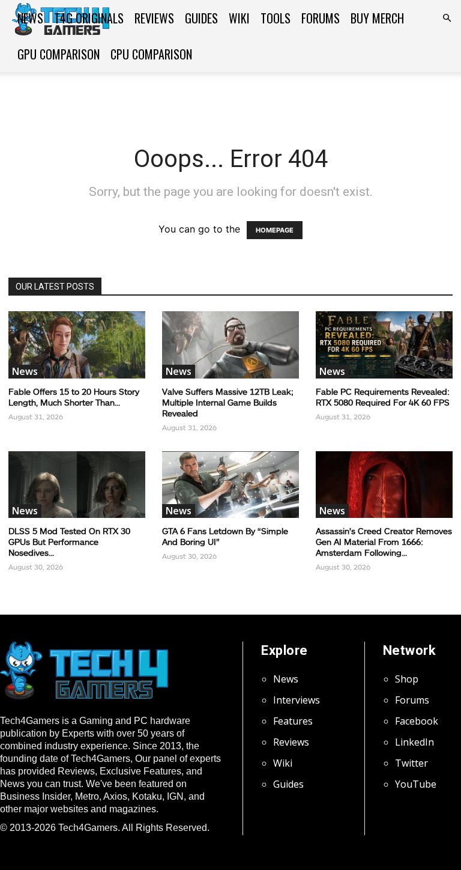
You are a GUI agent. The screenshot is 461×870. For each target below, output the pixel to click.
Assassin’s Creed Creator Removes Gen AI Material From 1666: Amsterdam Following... (384, 542)
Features (293, 721)
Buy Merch (377, 18)
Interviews (296, 700)
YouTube (415, 784)
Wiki (239, 18)
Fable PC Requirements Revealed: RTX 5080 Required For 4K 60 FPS (383, 396)
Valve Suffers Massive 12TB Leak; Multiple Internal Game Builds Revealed (228, 402)
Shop (406, 679)
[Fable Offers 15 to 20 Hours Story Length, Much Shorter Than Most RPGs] (76, 345)
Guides (201, 18)
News (30, 18)
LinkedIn (414, 742)
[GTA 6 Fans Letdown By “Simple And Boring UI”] (230, 485)
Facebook (416, 721)
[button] (446, 18)
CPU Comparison (151, 54)
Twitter (411, 763)
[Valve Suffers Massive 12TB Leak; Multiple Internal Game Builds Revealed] (230, 345)
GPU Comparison (58, 54)
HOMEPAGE (275, 230)
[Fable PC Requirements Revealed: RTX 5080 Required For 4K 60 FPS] (384, 345)
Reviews (154, 18)
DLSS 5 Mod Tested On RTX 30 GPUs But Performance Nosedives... (69, 542)
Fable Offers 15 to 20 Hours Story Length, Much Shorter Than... (73, 396)
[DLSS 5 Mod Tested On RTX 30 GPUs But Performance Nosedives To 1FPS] (76, 485)
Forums (320, 18)
